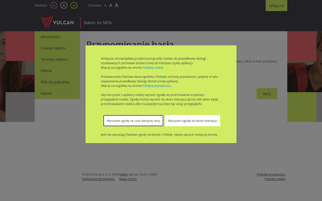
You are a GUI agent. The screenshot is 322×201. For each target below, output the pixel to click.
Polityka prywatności (157, 86)
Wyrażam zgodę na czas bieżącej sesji (133, 121)
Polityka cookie (153, 67)
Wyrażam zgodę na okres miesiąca (192, 121)
